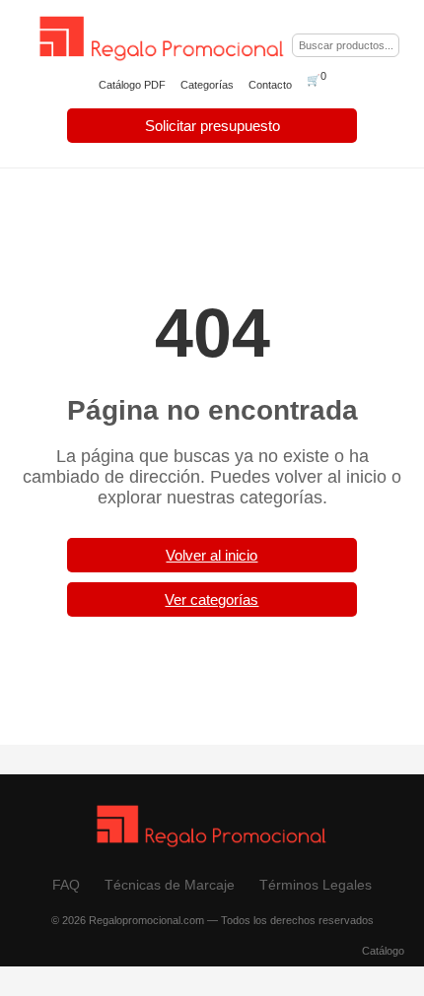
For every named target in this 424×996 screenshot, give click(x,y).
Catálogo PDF (132, 85)
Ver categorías (211, 599)
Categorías (207, 85)
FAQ (66, 885)
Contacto (270, 85)
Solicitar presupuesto (212, 125)
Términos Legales (315, 885)
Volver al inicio (211, 555)
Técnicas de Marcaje (170, 885)
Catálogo (383, 951)
